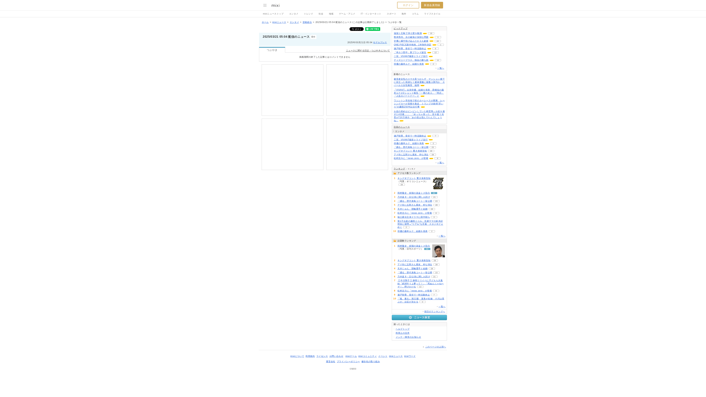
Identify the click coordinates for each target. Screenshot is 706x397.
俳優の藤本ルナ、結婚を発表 (409, 64)
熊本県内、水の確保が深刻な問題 (411, 37)
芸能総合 (307, 22)
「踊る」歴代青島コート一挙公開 (411, 147)
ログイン (408, 5)
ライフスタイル (432, 13)
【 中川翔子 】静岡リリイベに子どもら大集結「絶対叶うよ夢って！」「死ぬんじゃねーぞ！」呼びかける (420, 283)
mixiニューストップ (273, 13)
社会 (321, 13)
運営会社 (330, 361)
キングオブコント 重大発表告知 (410, 151)
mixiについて (297, 356)
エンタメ (293, 13)
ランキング (399, 168)
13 (420, 287)
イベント (382, 356)
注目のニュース (402, 127)
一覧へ (440, 68)
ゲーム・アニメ (347, 13)
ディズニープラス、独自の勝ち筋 (411, 60)
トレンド (308, 13)
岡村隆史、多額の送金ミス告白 (413, 193)
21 (434, 197)
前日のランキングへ (434, 311)
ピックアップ (401, 28)
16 (431, 33)
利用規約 (310, 356)
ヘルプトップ (403, 329)
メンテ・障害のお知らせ (408, 337)
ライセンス (322, 356)
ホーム (265, 22)
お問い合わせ (336, 356)
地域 (331, 13)
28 (431, 151)
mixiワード (410, 356)
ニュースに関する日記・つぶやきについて (368, 50)
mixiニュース (279, 22)
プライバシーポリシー (348, 361)
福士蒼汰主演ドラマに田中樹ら (413, 217)
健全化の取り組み (370, 361)
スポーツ (391, 13)
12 (435, 52)
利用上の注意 (403, 333)
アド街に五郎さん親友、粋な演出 (411, 154)
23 (433, 147)
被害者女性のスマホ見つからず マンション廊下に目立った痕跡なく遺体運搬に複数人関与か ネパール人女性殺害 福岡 (419, 82)
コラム (415, 13)
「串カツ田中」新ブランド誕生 (410, 52)
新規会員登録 (432, 5)
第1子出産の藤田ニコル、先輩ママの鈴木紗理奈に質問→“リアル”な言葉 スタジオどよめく (420, 224)
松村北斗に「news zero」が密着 (411, 158)
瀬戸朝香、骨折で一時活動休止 (410, 48)
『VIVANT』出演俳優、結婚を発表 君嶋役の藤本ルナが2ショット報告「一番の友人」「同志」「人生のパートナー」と (419, 93)
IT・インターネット (371, 13)
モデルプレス (380, 42)
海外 (404, 13)
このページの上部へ (435, 347)
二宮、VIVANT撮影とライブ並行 (411, 56)
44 (438, 41)
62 (434, 193)
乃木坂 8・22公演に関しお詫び (413, 197)
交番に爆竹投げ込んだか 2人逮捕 (411, 41)
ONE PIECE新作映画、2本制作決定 (412, 44)
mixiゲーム (351, 356)
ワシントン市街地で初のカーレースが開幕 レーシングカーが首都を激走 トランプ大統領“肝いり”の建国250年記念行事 (419, 103)
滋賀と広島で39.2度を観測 (408, 33)
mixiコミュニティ (367, 356)
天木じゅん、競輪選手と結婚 (412, 209)
